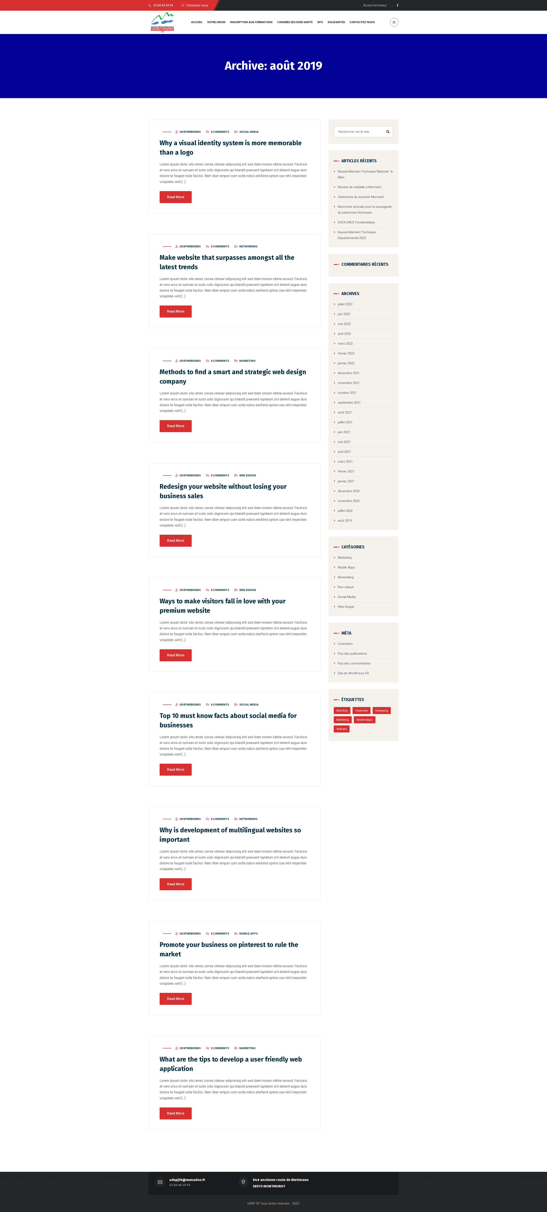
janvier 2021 (346, 481)
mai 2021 (344, 442)
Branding (342, 710)
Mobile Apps (248, 933)
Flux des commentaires (354, 663)
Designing (381, 710)
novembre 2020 (349, 501)
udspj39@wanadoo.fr (187, 1180)
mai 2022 (344, 324)
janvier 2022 (346, 363)
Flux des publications (352, 653)
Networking (248, 246)
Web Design (247, 475)
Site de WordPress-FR (353, 673)
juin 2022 (344, 314)
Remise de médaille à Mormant (359, 187)
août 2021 (345, 412)
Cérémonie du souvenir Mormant (361, 197)
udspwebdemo (190, 131)
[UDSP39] (162, 22)
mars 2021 (345, 462)
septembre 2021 (349, 402)
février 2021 (346, 471)
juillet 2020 (345, 511)
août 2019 (345, 521)
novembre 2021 (349, 383)
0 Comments (220, 131)
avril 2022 (344, 334)
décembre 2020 (349, 491)
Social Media (249, 131)
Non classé (346, 587)
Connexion (345, 644)
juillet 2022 (345, 304)
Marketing (247, 360)
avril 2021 (344, 452)
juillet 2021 (345, 422)
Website (342, 729)
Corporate (361, 710)
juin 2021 (344, 432)
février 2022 (346, 353)
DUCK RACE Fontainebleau (356, 222)
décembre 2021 (349, 373)
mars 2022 (345, 343)
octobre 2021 (347, 393)
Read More (175, 197)
